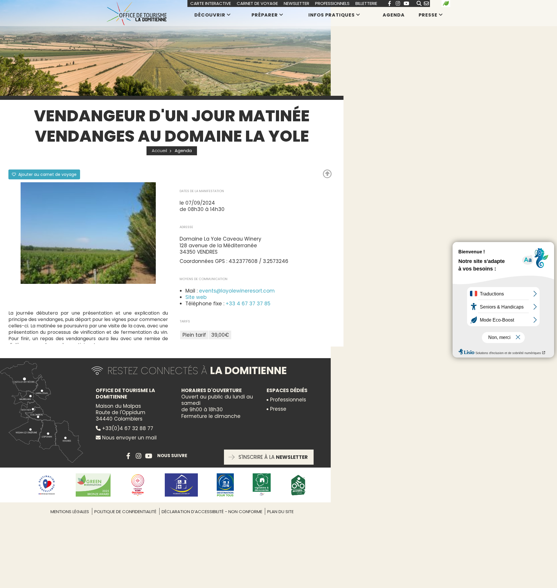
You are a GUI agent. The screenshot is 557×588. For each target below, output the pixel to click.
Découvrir (209, 15)
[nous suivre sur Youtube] (406, 3)
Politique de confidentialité (125, 511)
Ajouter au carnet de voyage (47, 174)
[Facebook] (389, 3)
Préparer (265, 15)
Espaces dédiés (287, 390)
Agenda (394, 15)
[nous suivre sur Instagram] (397, 3)
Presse (428, 15)
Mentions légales (69, 511)
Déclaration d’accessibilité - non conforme (212, 511)
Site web (196, 297)
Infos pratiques (331, 15)
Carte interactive (210, 3)
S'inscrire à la (273, 457)
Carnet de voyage (257, 3)
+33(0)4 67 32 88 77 (127, 428)
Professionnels (332, 3)
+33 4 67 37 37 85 (248, 303)
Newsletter (296, 3)
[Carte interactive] (43, 412)
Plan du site (280, 511)
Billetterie (366, 3)
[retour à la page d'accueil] (137, 13)
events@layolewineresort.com (237, 290)
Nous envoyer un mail (129, 437)
